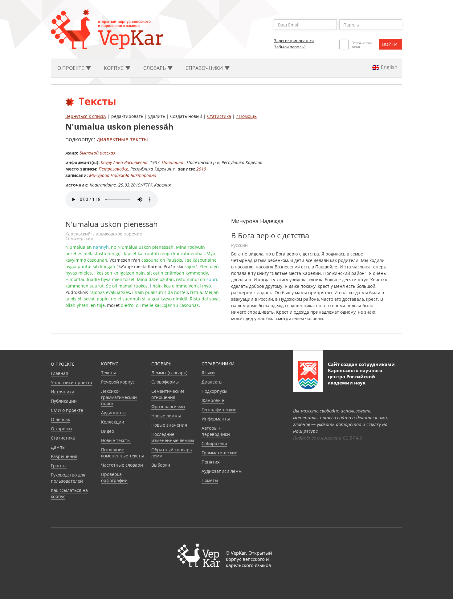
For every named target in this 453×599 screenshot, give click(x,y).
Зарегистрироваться (294, 40)
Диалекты (212, 382)
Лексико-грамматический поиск (119, 397)
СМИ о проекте (67, 410)
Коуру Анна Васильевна (124, 162)
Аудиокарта (113, 413)
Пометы (210, 480)
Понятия (211, 462)
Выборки (160, 465)
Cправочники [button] (205, 68)
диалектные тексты (122, 139)
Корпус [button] (114, 68)
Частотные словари (122, 465)
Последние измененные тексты (122, 453)
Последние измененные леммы (172, 437)
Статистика (219, 116)
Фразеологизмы (168, 406)
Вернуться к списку (85, 116)
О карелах (61, 429)
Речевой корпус (118, 382)
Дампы (58, 447)
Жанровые (213, 400)
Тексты (108, 373)
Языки (208, 373)
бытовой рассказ (97, 153)
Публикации (64, 401)
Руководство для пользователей (68, 478)
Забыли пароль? (290, 47)
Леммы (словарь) (169, 373)
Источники (62, 392)
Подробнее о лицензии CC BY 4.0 (327, 438)
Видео (107, 431)
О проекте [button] (71, 68)
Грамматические (219, 453)
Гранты (59, 465)
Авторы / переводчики (216, 431)
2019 (201, 169)
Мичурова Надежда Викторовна (122, 175)
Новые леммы (166, 416)
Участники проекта (71, 382)
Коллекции (112, 422)
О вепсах (60, 419)
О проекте (63, 364)
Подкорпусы (214, 391)
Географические (219, 409)
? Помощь (246, 116)
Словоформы (165, 382)
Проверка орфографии (114, 477)
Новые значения (169, 425)
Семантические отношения (168, 394)
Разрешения (64, 456)
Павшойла (173, 162)
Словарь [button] (155, 68)
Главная (59, 373)
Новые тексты (116, 440)
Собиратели (214, 443)
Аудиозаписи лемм (222, 471)
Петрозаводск (113, 169)
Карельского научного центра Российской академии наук (355, 376)
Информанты (216, 419)
